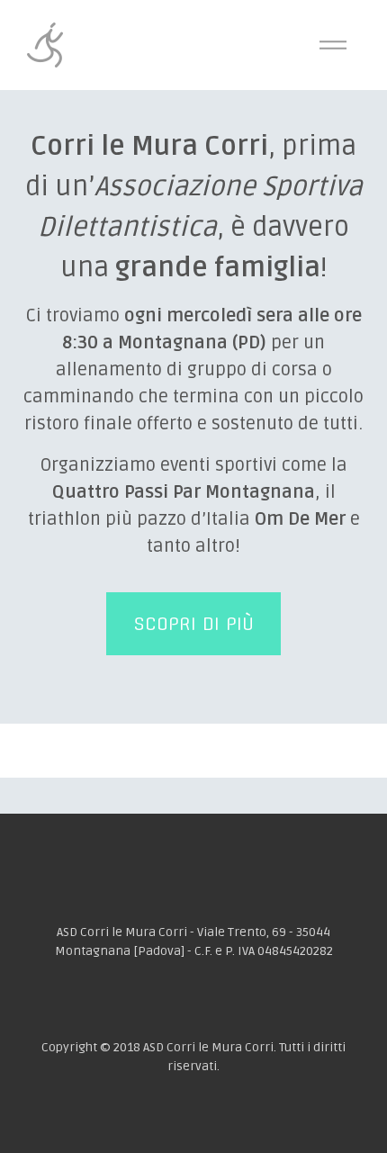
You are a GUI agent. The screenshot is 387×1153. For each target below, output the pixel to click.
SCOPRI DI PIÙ (193, 623)
